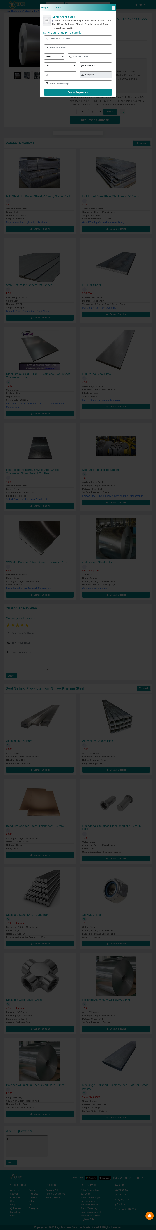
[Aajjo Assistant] (149, 1216)
